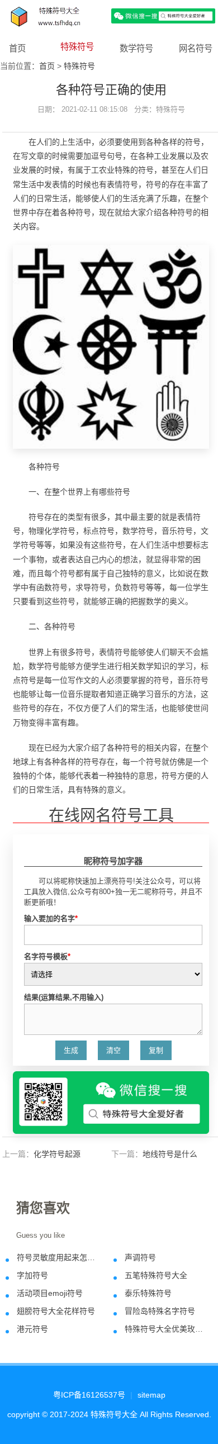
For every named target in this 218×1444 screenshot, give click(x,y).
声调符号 (140, 1257)
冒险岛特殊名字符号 (160, 1311)
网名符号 (195, 48)
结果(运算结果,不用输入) (63, 997)
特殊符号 (77, 46)
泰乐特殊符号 (148, 1293)
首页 (17, 48)
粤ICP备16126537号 (89, 1394)
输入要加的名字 (51, 918)
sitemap (151, 1394)
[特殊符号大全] (109, 15)
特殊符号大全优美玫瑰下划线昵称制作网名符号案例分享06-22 (165, 1328)
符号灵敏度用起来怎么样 (57, 1257)
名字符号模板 (47, 956)
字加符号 (32, 1275)
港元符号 (32, 1328)
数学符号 (136, 48)
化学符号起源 (57, 1154)
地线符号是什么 (170, 1154)
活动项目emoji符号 (50, 1293)
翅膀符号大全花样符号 (56, 1311)
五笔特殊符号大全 (156, 1275)
